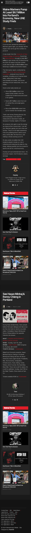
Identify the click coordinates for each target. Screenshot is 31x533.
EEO (11, 510)
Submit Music (16, 510)
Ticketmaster (19, 349)
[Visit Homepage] (14, 2)
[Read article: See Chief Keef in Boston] (15, 224)
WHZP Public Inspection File (8, 517)
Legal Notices (4, 512)
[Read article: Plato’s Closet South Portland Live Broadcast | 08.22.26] (15, 262)
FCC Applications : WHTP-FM (8, 523)
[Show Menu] (2, 2)
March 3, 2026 (18, 28)
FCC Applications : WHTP (7, 521)
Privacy (11, 512)
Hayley (9, 28)
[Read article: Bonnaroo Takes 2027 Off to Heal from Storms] (15, 203)
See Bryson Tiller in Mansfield (12, 251)
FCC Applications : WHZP (7, 524)
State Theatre (13, 345)
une (19, 159)
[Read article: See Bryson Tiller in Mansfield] (15, 243)
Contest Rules (4, 510)
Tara (9, 306)
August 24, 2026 (7, 214)
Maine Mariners (11, 159)
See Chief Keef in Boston (10, 232)
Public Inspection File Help (7, 519)
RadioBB (11, 529)
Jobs (16, 512)
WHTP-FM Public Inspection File (9, 514)
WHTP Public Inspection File (8, 515)
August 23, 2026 (7, 274)
